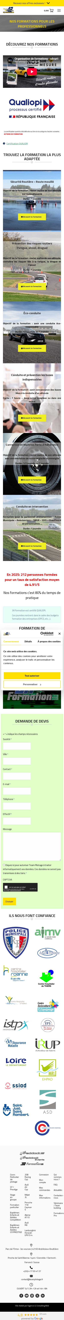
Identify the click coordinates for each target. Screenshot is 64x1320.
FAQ (55, 1185)
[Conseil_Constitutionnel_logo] (48, 1128)
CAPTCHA (7, 879)
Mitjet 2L (27, 1196)
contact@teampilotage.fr (32, 1279)
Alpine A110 (27, 1216)
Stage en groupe (13, 1197)
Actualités (58, 1190)
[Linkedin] (43, 1296)
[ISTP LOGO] (16, 1025)
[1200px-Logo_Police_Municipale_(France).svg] (16, 943)
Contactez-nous (58, 1196)
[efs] (48, 1025)
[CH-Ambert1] (16, 1000)
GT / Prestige (14, 1188)
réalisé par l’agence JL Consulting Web (34, 1305)
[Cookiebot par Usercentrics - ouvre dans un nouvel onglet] (40, 634)
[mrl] (48, 1070)
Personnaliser (30, 684)
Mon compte (42, 1181)
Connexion (44, 1174)
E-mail (6, 784)
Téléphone (8, 799)
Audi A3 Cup (27, 1187)
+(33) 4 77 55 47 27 (32, 1271)
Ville (5, 754)
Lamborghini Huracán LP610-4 (30, 1232)
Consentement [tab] (11, 641)
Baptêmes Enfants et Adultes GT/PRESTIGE (16, 1228)
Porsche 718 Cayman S (28, 1206)
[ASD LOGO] (48, 1102)
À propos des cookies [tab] (49, 641)
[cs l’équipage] (48, 1005)
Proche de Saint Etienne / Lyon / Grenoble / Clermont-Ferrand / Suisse (32, 1260)
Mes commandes (44, 1189)
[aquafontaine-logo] (48, 953)
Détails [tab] (28, 641)
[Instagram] (32, 1296)
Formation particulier (14, 1206)
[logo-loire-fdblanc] (16, 1062)
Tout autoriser (32, 675)
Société (7, 739)
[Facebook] (21, 1296)
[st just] (16, 1110)
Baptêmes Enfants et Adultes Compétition (15, 1216)
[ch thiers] (48, 979)
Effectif (7, 814)
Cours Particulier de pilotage (14, 1178)
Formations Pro (59, 1214)
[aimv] (48, 933)
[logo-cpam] (16, 1043)
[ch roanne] (16, 973)
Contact (7, 769)
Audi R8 (27, 1224)
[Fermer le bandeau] (59, 634)
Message (7, 829)
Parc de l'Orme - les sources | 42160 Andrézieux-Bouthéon (32, 1248)
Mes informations (44, 1196)
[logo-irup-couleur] (48, 1045)
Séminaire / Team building (58, 1205)
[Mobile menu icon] (59, 10)
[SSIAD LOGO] (16, 1086)
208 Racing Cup (28, 1177)
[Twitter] (37, 1296)
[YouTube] (27, 1296)
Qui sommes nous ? (57, 1177)
